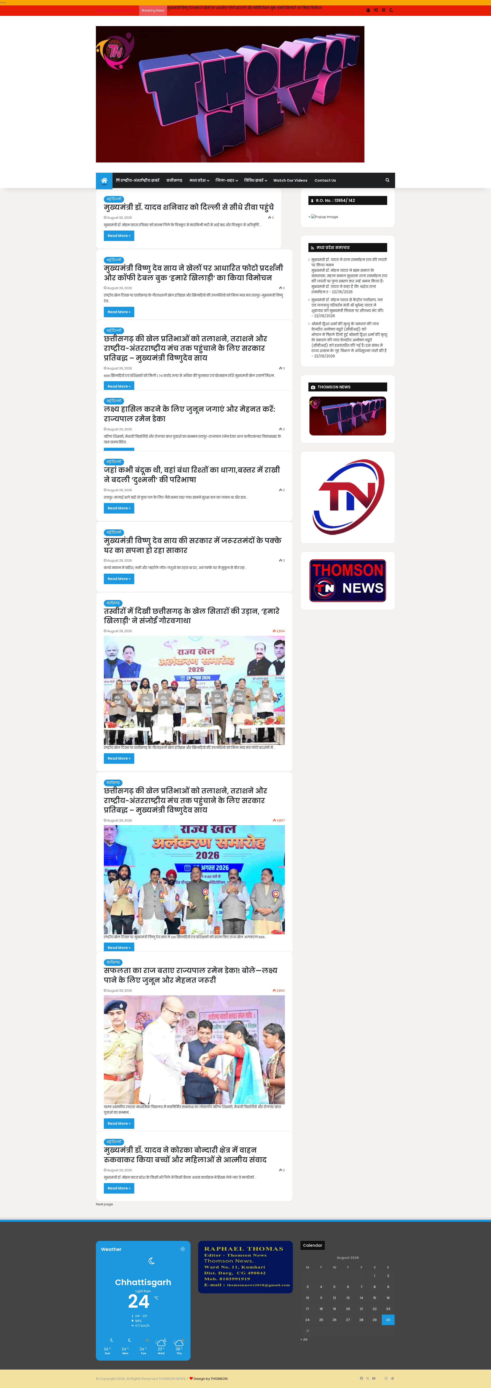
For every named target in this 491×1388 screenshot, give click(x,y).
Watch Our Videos (290, 180)
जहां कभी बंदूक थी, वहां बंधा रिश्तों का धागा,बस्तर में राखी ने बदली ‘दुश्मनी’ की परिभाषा (192, 475)
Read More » (119, 235)
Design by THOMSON (211, 1378)
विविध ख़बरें (253, 180)
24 (307, 1319)
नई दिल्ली (114, 199)
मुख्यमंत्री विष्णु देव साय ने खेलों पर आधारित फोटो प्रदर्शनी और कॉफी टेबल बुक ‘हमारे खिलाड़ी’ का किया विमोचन (193, 273)
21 (361, 1308)
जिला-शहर (225, 180)
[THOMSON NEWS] (230, 94)
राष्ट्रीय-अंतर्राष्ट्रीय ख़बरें (139, 180)
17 (307, 1308)
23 (388, 1308)
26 (334, 1319)
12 (334, 1297)
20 (348, 1308)
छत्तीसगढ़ (174, 180)
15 (374, 1297)
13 (348, 1297)
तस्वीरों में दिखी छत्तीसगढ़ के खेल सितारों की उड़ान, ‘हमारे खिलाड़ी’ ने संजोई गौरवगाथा (192, 616)
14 (361, 1297)
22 (375, 1308)
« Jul (303, 1339)
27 (348, 1319)
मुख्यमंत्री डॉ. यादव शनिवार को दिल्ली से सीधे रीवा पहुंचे (189, 207)
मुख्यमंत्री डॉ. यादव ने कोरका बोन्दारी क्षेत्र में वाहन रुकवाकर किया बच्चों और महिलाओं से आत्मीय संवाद (185, 1155)
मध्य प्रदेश (197, 180)
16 (388, 1297)
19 (334, 1308)
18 (321, 1308)
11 (321, 1297)
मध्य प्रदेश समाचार (333, 247)
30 (388, 1319)
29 (375, 1319)
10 (307, 1297)
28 (361, 1319)
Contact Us (325, 180)
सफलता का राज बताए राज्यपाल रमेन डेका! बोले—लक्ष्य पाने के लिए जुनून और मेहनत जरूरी (190, 975)
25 (321, 1319)
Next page (104, 1204)
